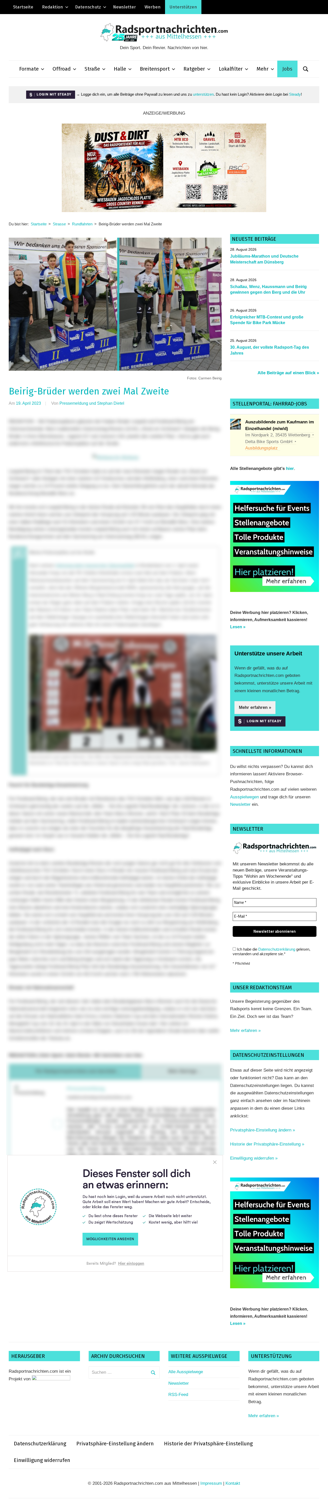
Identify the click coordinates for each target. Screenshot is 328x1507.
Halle (120, 69)
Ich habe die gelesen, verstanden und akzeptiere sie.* (271, 951)
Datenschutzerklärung (276, 949)
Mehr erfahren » (255, 707)
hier (290, 468)
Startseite (23, 7)
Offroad (62, 69)
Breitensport (155, 69)
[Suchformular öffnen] (306, 69)
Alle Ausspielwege (185, 1371)
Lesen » (237, 627)
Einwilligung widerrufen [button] (42, 1460)
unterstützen (203, 94)
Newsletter (124, 7)
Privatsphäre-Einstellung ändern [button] (115, 1443)
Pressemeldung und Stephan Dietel (91, 403)
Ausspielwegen (244, 797)
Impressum (211, 1483)
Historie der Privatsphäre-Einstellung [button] (208, 1443)
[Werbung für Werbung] (274, 590)
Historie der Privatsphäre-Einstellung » (267, 1144)
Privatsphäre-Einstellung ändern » (262, 1130)
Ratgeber (194, 69)
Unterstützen (183, 7)
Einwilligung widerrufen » (254, 1158)
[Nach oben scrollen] (319, 1498)
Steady (295, 94)
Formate (29, 69)
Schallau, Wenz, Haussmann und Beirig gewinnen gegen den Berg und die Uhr (268, 289)
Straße (92, 69)
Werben (153, 7)
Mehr (263, 69)
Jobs (287, 69)
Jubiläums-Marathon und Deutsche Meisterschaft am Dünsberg (264, 259)
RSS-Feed (178, 1394)
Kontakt (232, 1483)
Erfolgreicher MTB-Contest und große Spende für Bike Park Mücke (266, 320)
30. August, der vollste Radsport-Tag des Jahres (269, 350)
